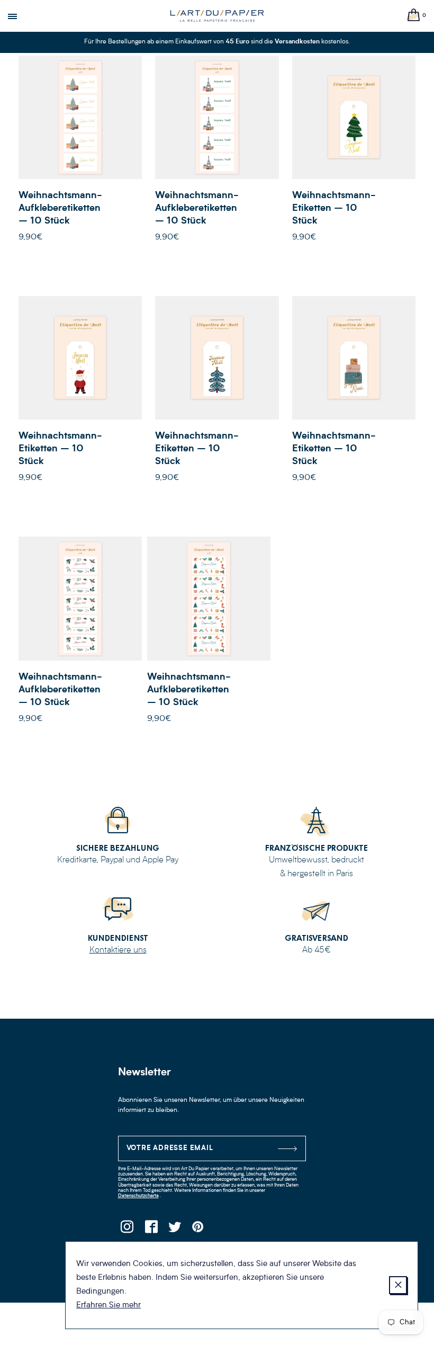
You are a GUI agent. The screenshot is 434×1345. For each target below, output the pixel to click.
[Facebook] (151, 1230)
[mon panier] (414, 15)
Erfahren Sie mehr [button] (108, 1306)
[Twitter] (175, 1230)
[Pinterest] (198, 1230)
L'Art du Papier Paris (217, 16)
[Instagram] (127, 1230)
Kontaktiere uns (118, 950)
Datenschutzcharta (138, 1195)
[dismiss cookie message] (398, 1285)
